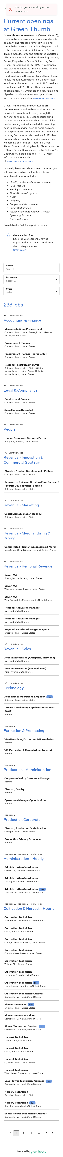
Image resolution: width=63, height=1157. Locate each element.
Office (9, 289)
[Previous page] (10, 1133)
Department (12, 277)
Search (9, 265)
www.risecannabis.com (19, 161)
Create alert (19, 249)
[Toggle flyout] (56, 279)
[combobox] (6, 281)
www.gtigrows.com (44, 98)
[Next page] (52, 1133)
